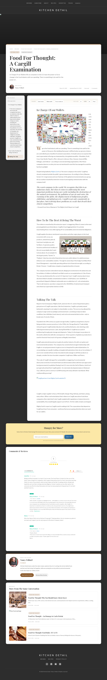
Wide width (49, 101)
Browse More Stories (41, 575)
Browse (29, 3)
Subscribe (38, 3)
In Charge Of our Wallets (15, 104)
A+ (89, 101)
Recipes (53, 3)
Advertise (62, 3)
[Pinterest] (60, 664)
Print (94, 101)
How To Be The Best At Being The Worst (15, 151)
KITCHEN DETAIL (53, 10)
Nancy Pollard (19, 88)
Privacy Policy (61, 659)
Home (11, 49)
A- (81, 101)
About (46, 3)
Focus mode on (59, 101)
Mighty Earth (55, 171)
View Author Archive (27, 575)
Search (77, 3)
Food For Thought (26, 49)
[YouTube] (55, 664)
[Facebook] (51, 664)
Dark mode (41, 101)
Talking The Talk (13, 156)
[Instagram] (46, 664)
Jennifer (38, 498)
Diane (38, 531)
